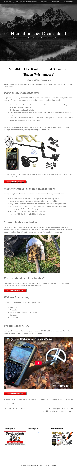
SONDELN (44, 2)
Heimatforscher (46, 80)
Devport (53, 465)
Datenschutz (68, 2)
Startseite (8, 2)
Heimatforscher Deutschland (38, 33)
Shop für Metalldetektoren (26, 2)
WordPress (34, 465)
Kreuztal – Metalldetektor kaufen (17, 408)
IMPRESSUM (55, 2)
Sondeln (11, 404)
